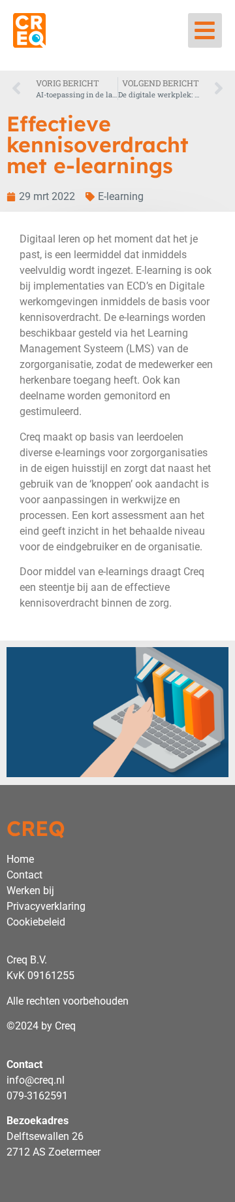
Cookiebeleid (36, 922)
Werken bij (30, 890)
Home (20, 859)
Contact (24, 875)
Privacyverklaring (46, 906)
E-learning (121, 196)
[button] (205, 30)
